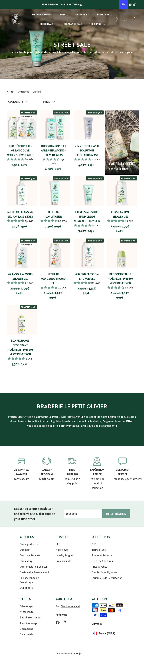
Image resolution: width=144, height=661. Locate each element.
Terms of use (99, 550)
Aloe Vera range (29, 623)
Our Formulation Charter (33, 566)
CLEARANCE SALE (73, 24)
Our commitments (30, 555)
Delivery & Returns (102, 561)
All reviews (62, 550)
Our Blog (25, 550)
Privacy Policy (99, 566)
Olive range (26, 606)
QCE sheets (26, 588)
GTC (94, 544)
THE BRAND (95, 24)
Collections (24, 91)
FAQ (58, 544)
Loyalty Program (65, 555)
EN (123, 4)
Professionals (63, 561)
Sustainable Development (34, 572)
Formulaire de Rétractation (107, 578)
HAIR (63, 14)
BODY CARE (103, 14)
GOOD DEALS (47, 24)
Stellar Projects (76, 653)
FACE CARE (81, 14)
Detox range (27, 629)
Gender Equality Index (104, 572)
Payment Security (102, 555)
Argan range (27, 612)
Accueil (11, 91)
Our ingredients (29, 544)
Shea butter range (30, 617)
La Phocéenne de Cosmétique (29, 580)
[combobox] (123, 4)
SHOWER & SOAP (41, 14)
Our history (26, 561)
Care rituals (26, 634)
